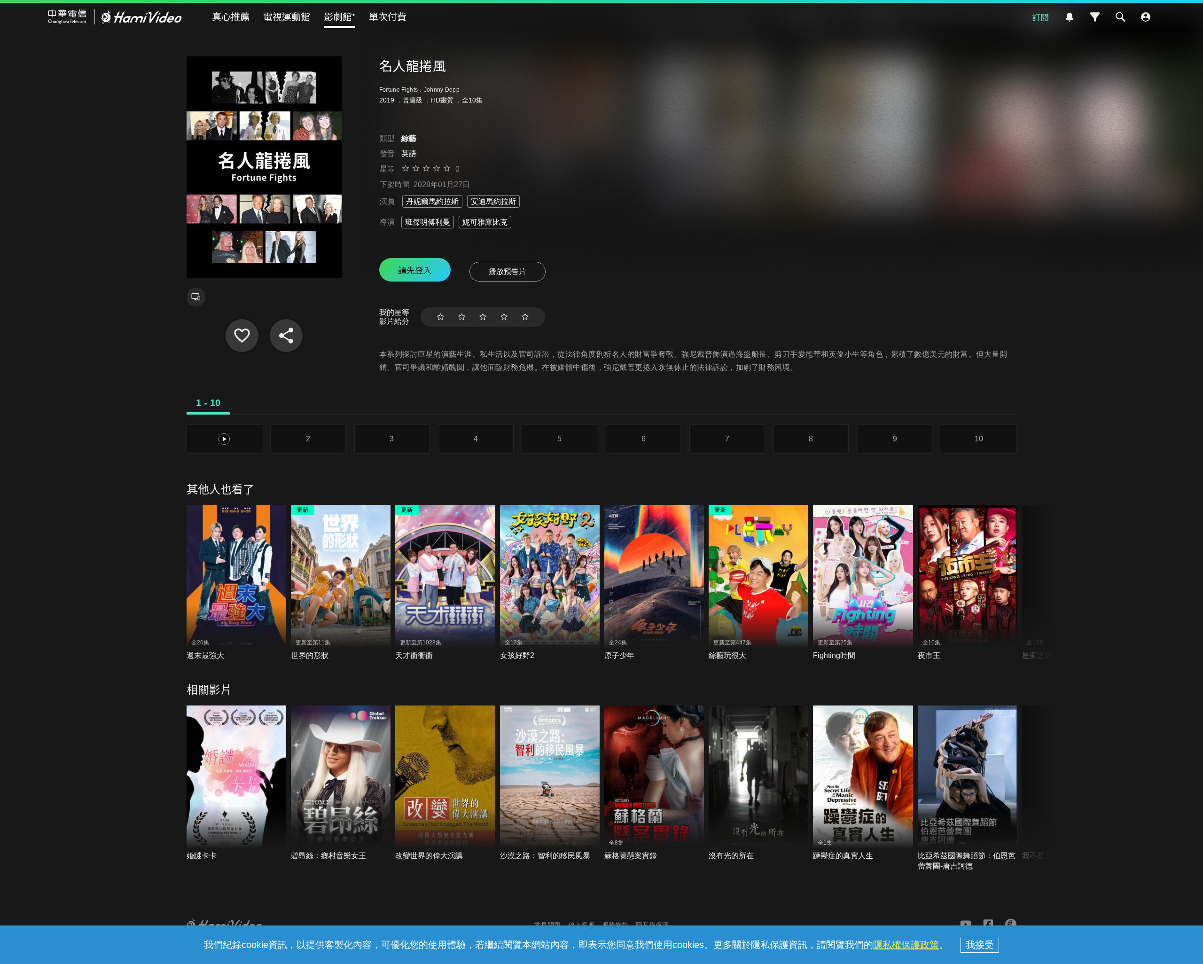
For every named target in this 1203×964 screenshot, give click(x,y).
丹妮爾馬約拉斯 (432, 201)
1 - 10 (208, 403)
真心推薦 (231, 16)
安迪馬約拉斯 (493, 201)
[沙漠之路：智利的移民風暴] (550, 783)
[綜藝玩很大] (758, 583)
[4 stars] (504, 317)
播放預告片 (507, 271)
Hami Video (115, 17)
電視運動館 (286, 16)
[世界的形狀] (341, 583)
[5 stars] (525, 317)
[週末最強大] (236, 583)
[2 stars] (461, 317)
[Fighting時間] (863, 583)
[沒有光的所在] (758, 783)
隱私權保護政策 (906, 945)
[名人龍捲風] (242, 335)
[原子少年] (654, 583)
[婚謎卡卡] (236, 783)
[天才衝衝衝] (445, 583)
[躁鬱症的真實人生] (863, 783)
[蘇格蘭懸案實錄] (654, 783)
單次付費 (387, 16)
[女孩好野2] (550, 583)
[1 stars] (440, 317)
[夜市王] (967, 583)
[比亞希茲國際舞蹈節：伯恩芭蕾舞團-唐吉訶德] (967, 788)
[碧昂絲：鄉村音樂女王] (341, 783)
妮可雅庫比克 (485, 222)
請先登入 (415, 270)
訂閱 (1040, 17)
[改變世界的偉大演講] (445, 783)
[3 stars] (482, 317)
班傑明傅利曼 (427, 222)
